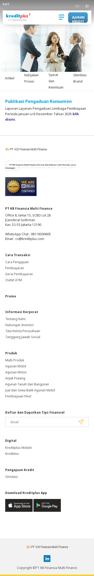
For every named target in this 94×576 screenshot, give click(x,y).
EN (77, 6)
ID (87, 6)
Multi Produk (14, 360)
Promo (10, 296)
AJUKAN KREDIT (78, 19)
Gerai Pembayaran (19, 274)
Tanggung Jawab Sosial (22, 337)
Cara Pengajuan (17, 262)
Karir (6, 4)
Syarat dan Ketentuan (56, 81)
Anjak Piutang (15, 378)
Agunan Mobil (15, 366)
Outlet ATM (13, 280)
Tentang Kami (15, 319)
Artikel (9, 78)
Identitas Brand (80, 78)
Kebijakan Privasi (31, 78)
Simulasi (11, 476)
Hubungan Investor (19, 325)
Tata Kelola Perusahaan (22, 331)
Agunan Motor (16, 372)
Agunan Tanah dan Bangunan (27, 384)
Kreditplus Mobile (18, 447)
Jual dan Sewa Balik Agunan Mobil (30, 390)
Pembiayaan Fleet (18, 396)
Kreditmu (12, 453)
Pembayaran (14, 268)
